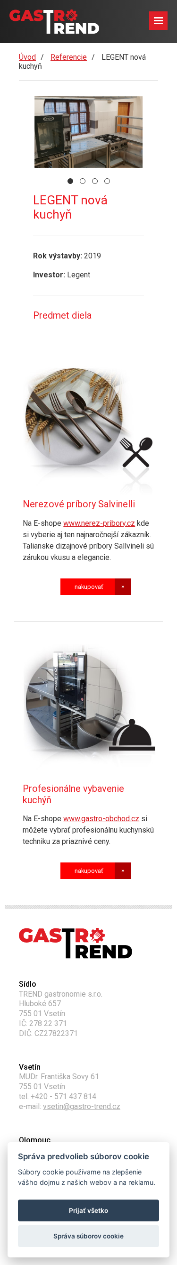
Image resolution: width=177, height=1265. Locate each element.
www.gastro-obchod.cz (101, 818)
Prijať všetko (88, 1210)
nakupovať (89, 586)
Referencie (69, 57)
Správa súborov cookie (88, 1236)
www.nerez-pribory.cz (99, 523)
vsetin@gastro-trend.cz (81, 1106)
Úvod (27, 57)
